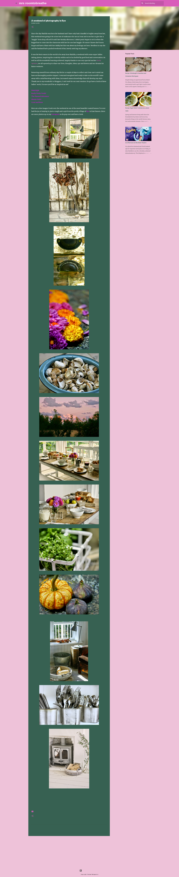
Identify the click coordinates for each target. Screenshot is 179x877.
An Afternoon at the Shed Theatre (135, 142)
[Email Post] (32, 812)
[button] (32, 27)
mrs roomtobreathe (33, 3)
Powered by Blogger (90, 870)
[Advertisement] (69, 852)
